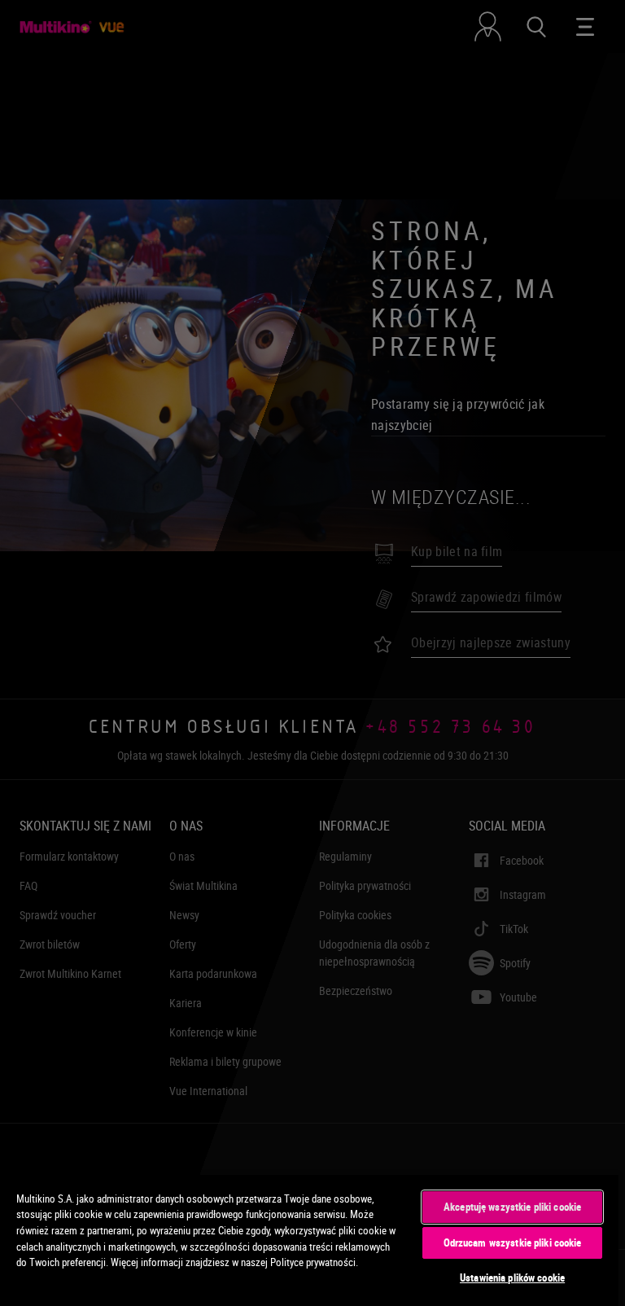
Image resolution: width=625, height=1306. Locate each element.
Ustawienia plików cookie (512, 1277)
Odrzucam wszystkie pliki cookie (513, 1242)
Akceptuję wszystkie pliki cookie (512, 1206)
